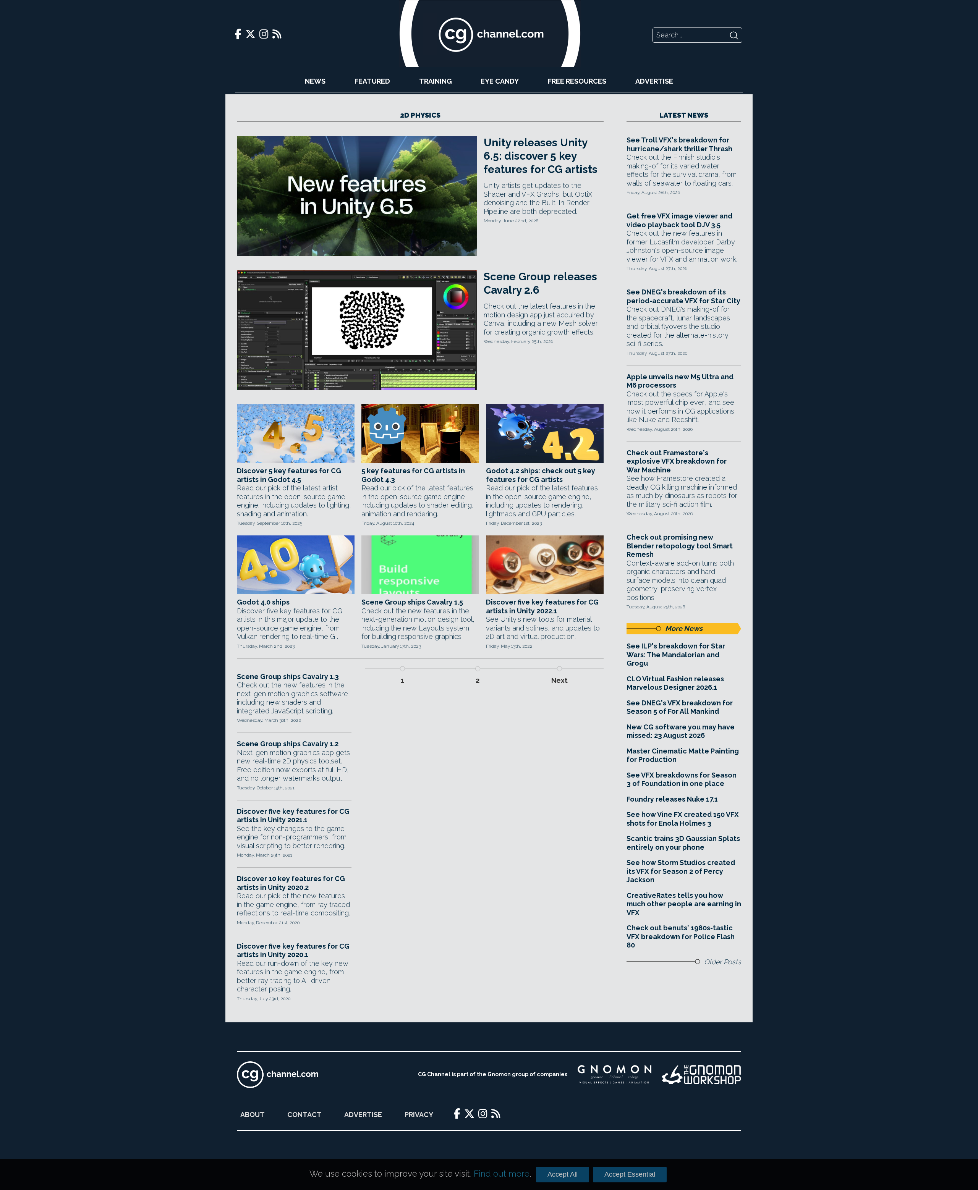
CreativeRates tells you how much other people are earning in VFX (684, 904)
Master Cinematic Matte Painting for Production (683, 755)
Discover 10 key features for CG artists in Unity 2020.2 (291, 883)
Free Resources (577, 81)
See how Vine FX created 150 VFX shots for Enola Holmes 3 (683, 818)
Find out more (501, 1174)
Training (435, 81)
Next (559, 680)
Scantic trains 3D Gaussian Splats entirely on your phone (683, 842)
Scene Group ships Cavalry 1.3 (288, 677)
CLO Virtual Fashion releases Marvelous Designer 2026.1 (675, 683)
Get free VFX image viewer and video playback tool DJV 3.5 (679, 220)
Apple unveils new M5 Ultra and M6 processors (680, 381)
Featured (372, 81)
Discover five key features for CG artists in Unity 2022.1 (542, 606)
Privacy (419, 1115)
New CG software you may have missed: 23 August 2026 (681, 731)
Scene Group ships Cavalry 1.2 (287, 744)
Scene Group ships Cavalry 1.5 (412, 602)
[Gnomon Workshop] (701, 1074)
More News (684, 628)
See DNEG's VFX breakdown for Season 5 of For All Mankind (680, 707)
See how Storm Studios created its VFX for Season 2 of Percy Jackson (681, 871)
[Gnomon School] (614, 1074)
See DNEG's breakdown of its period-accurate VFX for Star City (683, 296)
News (315, 81)
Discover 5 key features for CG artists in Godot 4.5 (289, 475)
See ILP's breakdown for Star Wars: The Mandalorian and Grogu (676, 654)
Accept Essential (629, 1174)
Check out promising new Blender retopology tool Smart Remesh (680, 545)
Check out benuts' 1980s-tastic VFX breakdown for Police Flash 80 (681, 936)
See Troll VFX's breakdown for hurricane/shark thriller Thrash (679, 144)
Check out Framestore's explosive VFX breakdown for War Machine (677, 461)
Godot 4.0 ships (263, 602)
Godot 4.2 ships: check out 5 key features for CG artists (540, 475)
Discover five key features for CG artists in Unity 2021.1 (293, 815)
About (252, 1115)
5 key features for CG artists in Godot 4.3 (413, 475)
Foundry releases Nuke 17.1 (672, 799)
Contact (304, 1115)
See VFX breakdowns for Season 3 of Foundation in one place (682, 779)
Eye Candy (500, 81)
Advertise (654, 81)
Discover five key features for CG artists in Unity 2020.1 (293, 950)
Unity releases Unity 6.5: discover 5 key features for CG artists (540, 156)
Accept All (562, 1174)
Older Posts (722, 962)
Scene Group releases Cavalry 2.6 (540, 283)
